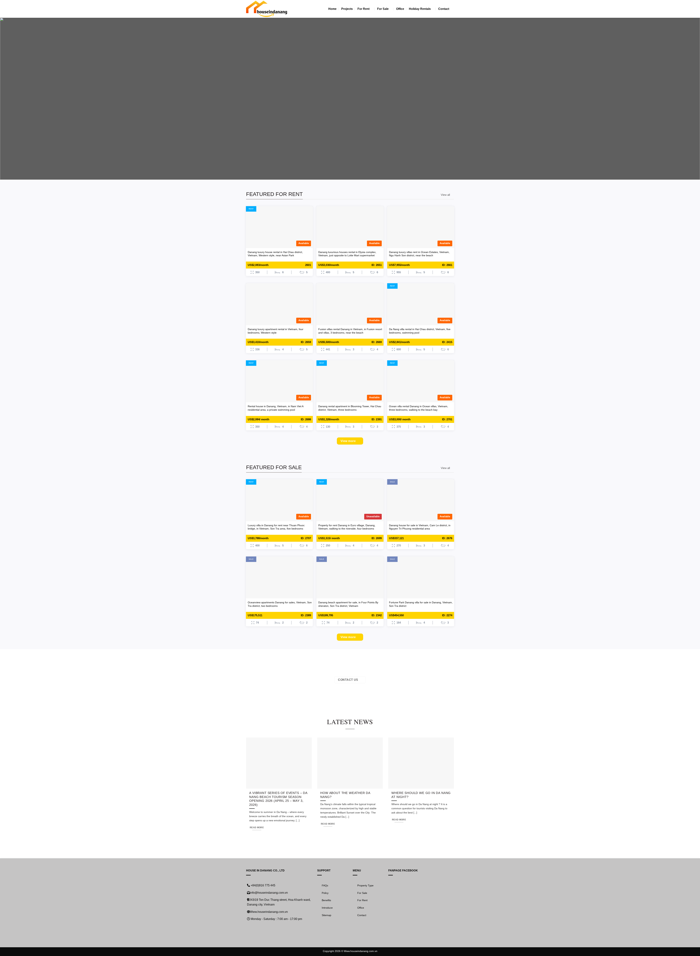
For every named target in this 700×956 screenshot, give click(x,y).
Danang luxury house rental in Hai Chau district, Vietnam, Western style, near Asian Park (275, 254)
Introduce (327, 907)
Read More (257, 827)
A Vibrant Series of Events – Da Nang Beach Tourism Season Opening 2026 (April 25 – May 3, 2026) (278, 799)
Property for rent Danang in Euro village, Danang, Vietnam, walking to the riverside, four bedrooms (346, 527)
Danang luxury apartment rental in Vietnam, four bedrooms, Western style (275, 331)
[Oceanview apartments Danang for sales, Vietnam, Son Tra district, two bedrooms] (279, 577)
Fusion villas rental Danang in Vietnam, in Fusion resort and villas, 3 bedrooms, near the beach (350, 331)
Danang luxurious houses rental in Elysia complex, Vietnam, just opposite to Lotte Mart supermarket (347, 254)
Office (400, 8)
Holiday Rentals (420, 8)
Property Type (365, 885)
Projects (347, 8)
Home (332, 8)
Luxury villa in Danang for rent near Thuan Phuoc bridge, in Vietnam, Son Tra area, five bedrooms (276, 527)
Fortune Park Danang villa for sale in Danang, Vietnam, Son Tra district (421, 604)
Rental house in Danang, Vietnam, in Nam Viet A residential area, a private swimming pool (275, 408)
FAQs (325, 885)
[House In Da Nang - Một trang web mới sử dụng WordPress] (266, 9)
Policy (325, 892)
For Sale (383, 8)
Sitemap (326, 915)
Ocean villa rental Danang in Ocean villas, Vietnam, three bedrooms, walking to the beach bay (418, 408)
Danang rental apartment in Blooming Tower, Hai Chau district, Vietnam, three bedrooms (349, 408)
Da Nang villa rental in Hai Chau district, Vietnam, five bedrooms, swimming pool (419, 331)
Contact (443, 8)
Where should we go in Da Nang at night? (421, 795)
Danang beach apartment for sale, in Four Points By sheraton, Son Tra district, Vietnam (348, 604)
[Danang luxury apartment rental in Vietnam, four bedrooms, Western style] (279, 304)
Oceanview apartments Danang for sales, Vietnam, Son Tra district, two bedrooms (280, 604)
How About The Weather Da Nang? (345, 795)
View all (445, 194)
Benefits (326, 900)
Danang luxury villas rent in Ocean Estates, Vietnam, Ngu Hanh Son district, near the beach (419, 254)
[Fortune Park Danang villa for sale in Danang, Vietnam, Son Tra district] (420, 577)
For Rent (363, 8)
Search (286, 128)
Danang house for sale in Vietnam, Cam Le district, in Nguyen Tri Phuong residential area (419, 527)
